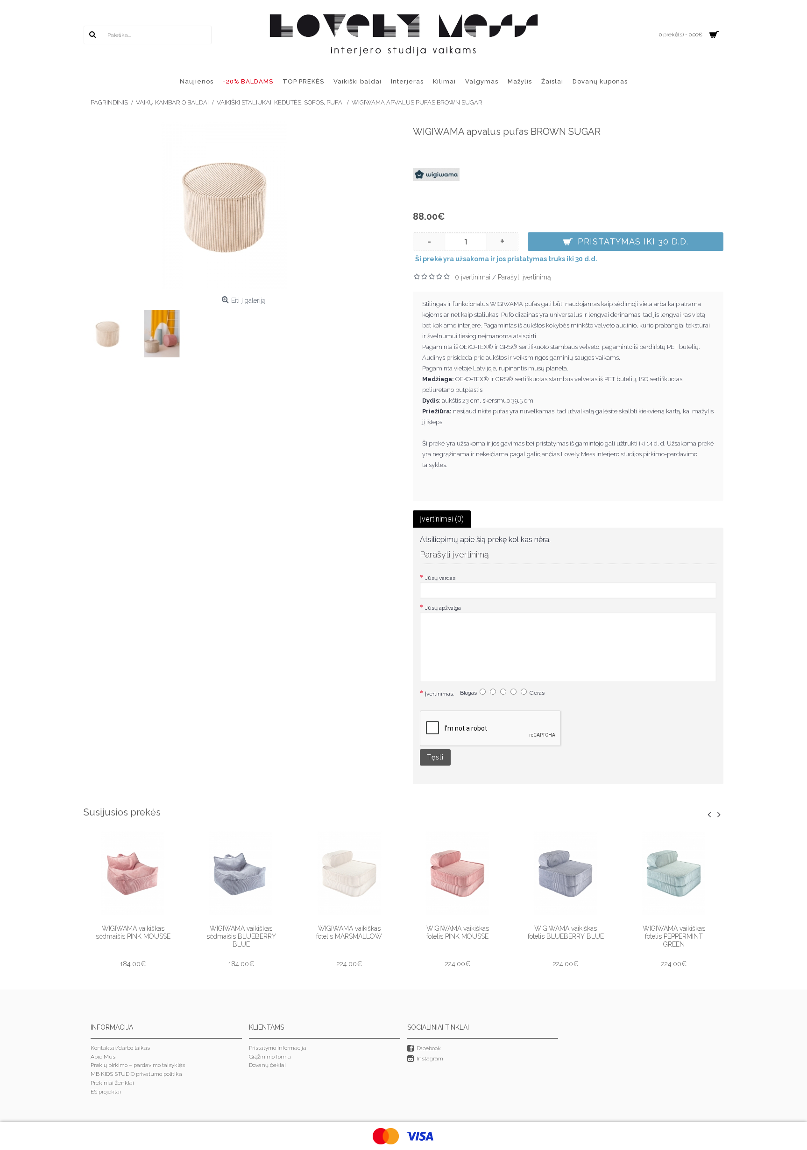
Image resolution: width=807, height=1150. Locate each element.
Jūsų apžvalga (443, 608)
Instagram (430, 1059)
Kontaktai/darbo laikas (120, 1048)
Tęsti (435, 757)
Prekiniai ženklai (112, 1083)
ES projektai (106, 1091)
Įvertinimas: (439, 693)
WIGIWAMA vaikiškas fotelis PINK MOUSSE (457, 932)
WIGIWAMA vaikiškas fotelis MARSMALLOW (349, 932)
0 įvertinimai (472, 277)
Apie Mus (103, 1056)
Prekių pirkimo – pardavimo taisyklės (138, 1065)
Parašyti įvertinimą (524, 277)
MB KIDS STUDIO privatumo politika (136, 1074)
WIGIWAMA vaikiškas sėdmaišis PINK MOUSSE (133, 932)
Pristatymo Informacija (277, 1048)
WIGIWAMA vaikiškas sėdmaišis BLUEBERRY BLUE (241, 936)
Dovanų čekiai (267, 1065)
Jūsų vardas (440, 578)
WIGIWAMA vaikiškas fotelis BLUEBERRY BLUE (566, 932)
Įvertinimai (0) (442, 519)
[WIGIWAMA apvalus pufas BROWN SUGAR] (224, 205)
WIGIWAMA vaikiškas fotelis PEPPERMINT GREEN (674, 936)
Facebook (429, 1048)
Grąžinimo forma (270, 1056)
